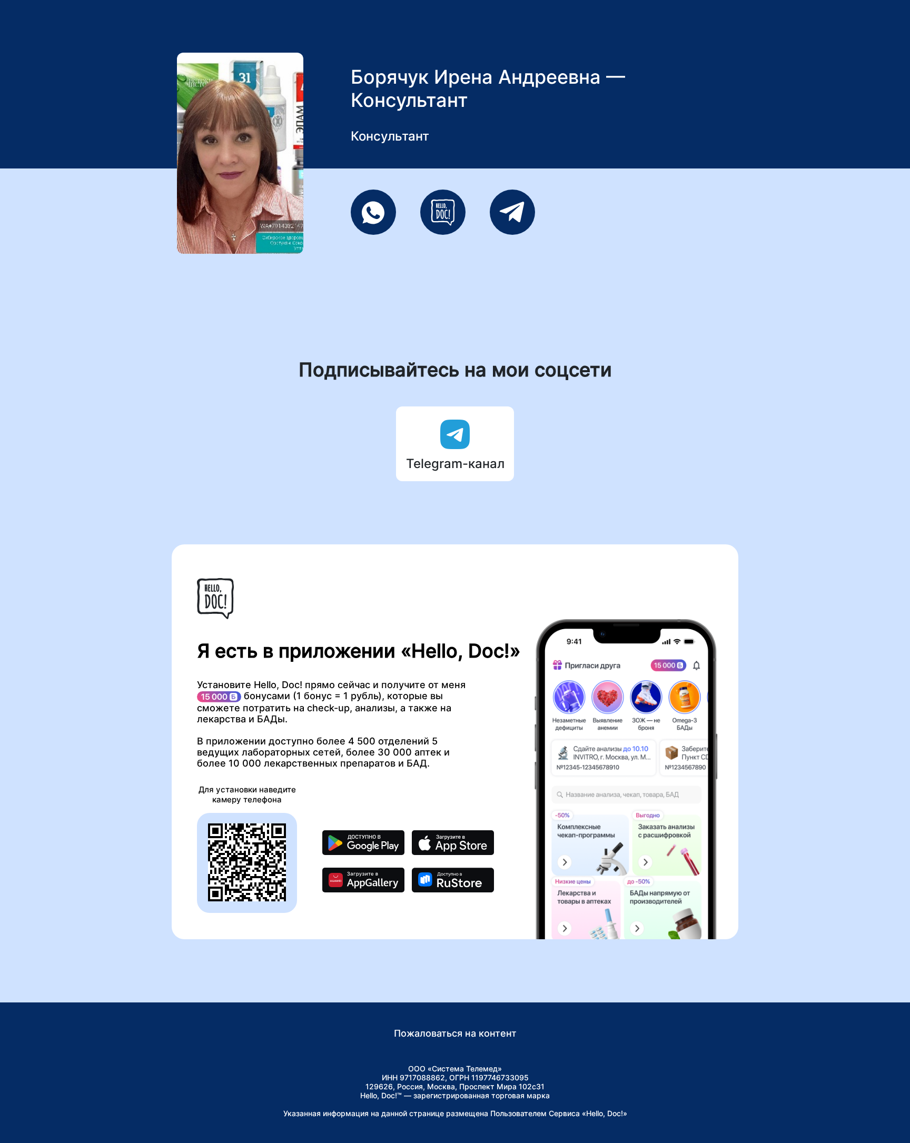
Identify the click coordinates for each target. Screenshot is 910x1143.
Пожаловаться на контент (455, 1033)
